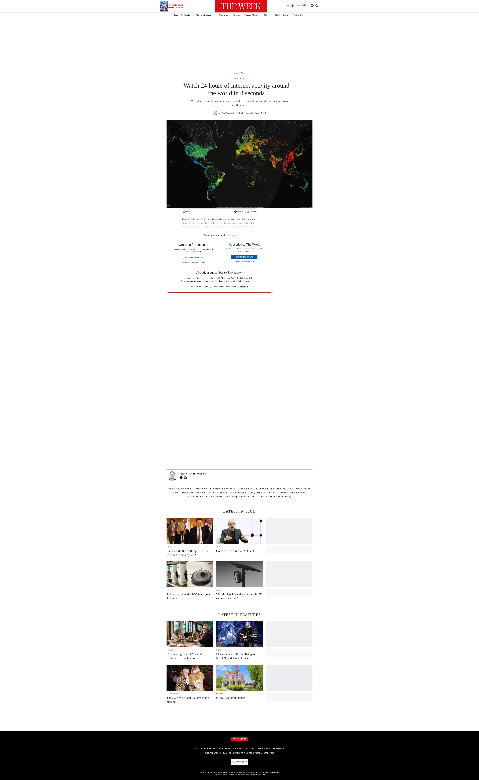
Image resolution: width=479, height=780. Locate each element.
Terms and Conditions (243, 749)
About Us (197, 749)
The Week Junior (281, 15)
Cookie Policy (279, 749)
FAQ (225, 753)
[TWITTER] (182, 477)
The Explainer (185, 15)
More (266, 15)
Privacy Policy (263, 749)
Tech (243, 73)
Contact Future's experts (217, 749)
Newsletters (223, 15)
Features (239, 78)
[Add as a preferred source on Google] (239, 762)
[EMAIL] (186, 477)
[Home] (175, 15)
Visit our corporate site (271, 772)
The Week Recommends (205, 15)
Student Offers (298, 15)
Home (235, 73)
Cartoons (236, 15)
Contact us (243, 287)
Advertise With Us (212, 753)
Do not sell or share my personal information (252, 753)
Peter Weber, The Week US (232, 113)
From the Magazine (251, 15)
